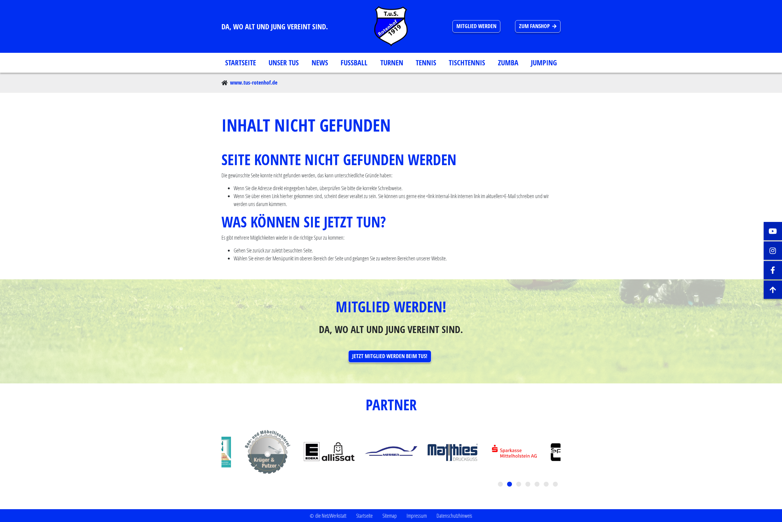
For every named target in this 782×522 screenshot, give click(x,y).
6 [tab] (547, 485)
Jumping (544, 62)
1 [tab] (501, 485)
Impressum (417, 515)
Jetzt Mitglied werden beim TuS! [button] (389, 356)
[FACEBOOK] (773, 270)
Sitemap (389, 515)
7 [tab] (556, 485)
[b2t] (773, 290)
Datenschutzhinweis (454, 515)
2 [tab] (510, 485)
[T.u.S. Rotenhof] (391, 26)
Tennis (426, 62)
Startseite (240, 62)
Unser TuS (284, 62)
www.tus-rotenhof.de (253, 82)
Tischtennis (467, 62)
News (320, 62)
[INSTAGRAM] (773, 250)
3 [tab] (519, 485)
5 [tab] (538, 485)
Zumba (508, 62)
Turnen (391, 62)
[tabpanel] (391, 452)
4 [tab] (528, 485)
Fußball (354, 62)
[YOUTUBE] (773, 231)
